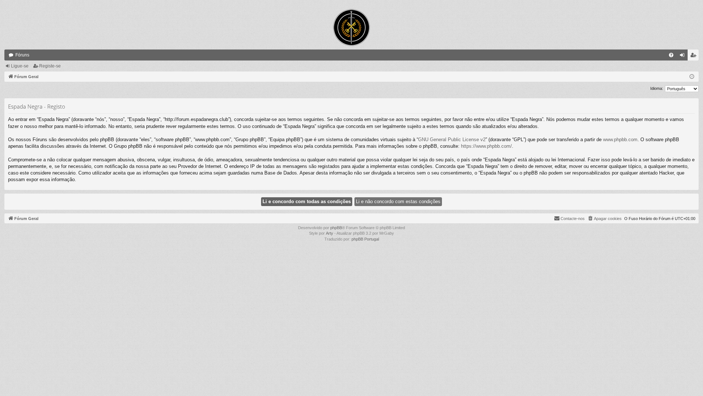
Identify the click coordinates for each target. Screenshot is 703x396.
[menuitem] (671, 55)
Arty (329, 233)
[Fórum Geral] (351, 28)
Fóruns (22, 55)
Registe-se (50, 66)
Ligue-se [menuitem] (684, 56)
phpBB (336, 227)
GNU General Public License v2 (452, 139)
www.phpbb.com (620, 139)
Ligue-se (20, 66)
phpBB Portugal (365, 239)
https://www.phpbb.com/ (486, 146)
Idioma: (656, 88)
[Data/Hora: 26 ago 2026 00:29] (691, 77)
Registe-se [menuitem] (695, 56)
